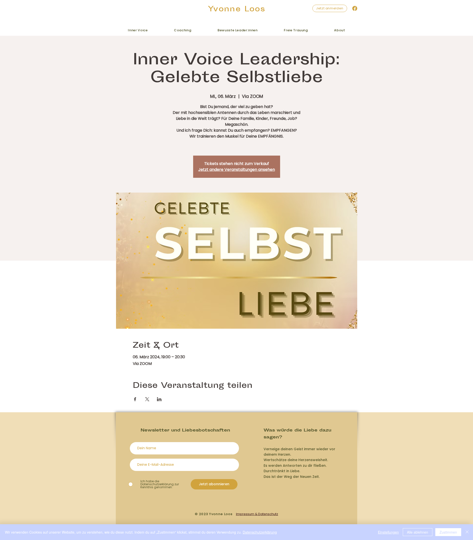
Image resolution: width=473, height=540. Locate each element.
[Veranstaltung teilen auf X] (147, 399)
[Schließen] (467, 532)
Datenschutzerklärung (260, 532)
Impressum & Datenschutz (257, 514)
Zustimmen (448, 532)
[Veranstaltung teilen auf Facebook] (135, 399)
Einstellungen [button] (388, 532)
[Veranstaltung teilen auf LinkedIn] (159, 399)
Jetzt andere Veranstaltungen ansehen (236, 169)
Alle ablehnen (417, 532)
